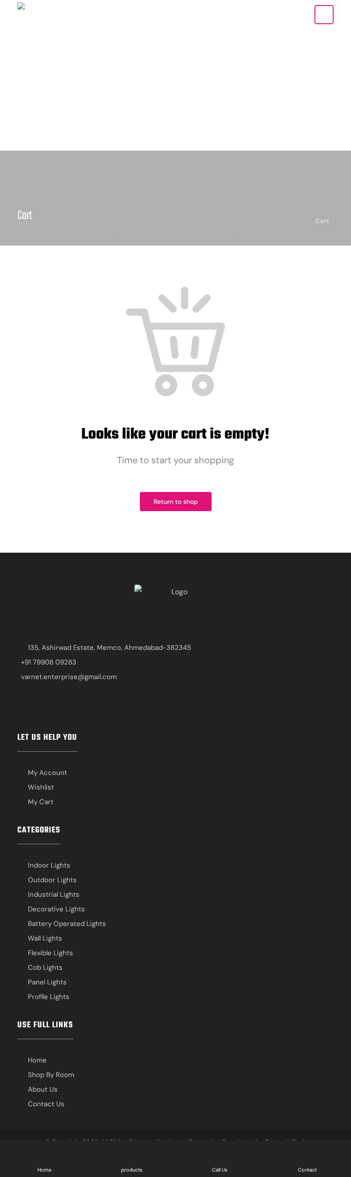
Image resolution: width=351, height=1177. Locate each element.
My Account (47, 772)
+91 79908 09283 (48, 662)
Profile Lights (48, 996)
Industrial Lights (54, 894)
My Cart (40, 801)
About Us (43, 1089)
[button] (324, 14)
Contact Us (46, 1104)
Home (37, 1060)
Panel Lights (47, 982)
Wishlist (41, 787)
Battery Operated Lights (67, 923)
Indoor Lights (49, 865)
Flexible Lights (50, 952)
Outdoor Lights (52, 879)
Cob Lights (45, 967)
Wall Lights (45, 938)
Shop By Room (51, 1074)
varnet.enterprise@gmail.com (69, 676)
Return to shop (176, 501)
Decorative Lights (56, 909)
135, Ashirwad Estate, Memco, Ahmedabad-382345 (109, 647)
